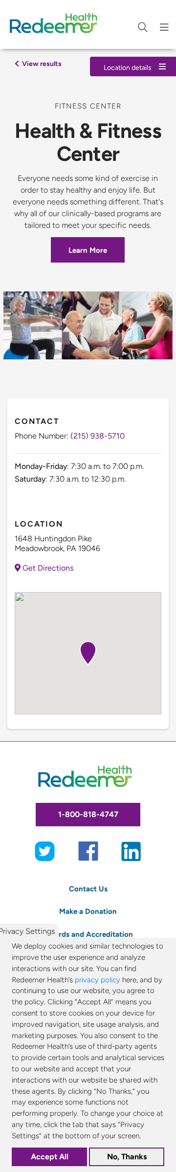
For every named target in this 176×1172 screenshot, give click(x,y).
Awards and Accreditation (88, 934)
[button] (88, 653)
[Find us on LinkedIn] (131, 850)
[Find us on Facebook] (88, 850)
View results (41, 63)
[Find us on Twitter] (44, 850)
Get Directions (47, 568)
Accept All (49, 1156)
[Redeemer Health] (56, 24)
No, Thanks (127, 1156)
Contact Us (88, 889)
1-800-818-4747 (88, 814)
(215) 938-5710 (97, 436)
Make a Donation (88, 911)
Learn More (87, 250)
